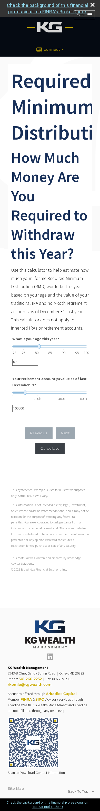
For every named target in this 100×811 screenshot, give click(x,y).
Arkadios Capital (61, 693)
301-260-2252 (30, 679)
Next (65, 433)
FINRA (26, 699)
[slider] (49, 346)
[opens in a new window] (50, 658)
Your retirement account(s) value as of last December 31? (49, 381)
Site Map (16, 788)
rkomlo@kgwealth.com (30, 684)
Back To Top (78, 791)
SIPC (39, 699)
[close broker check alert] (92, 5)
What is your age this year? (35, 338)
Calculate (50, 448)
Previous (38, 433)
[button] (84, 14)
